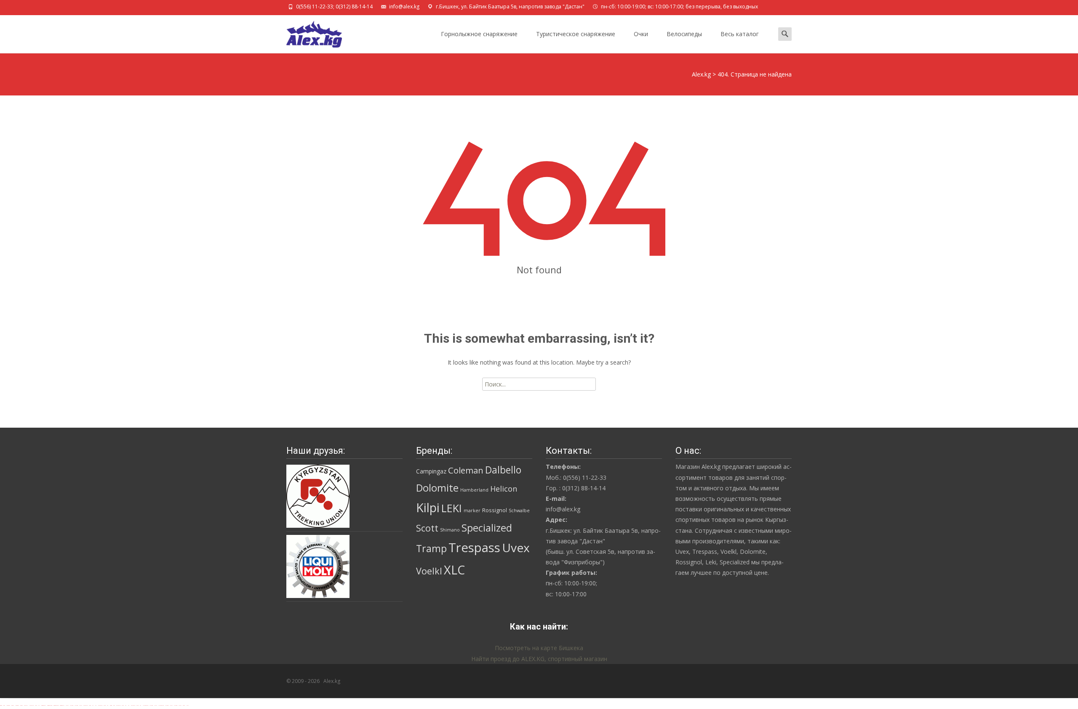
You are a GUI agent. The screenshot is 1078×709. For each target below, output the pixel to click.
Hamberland (474, 490)
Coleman (465, 470)
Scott (427, 528)
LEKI (451, 508)
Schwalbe (519, 510)
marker (472, 510)
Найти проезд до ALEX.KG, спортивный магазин (539, 659)
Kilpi (428, 507)
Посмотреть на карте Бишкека (539, 648)
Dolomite (437, 488)
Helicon (503, 489)
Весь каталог (739, 34)
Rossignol (494, 510)
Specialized (487, 527)
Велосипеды (684, 34)
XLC (454, 569)
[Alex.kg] (307, 32)
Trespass (474, 547)
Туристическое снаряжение (575, 34)
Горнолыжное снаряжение (479, 34)
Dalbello (503, 469)
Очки (641, 34)
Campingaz (431, 471)
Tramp (431, 548)
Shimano (450, 530)
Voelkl (429, 571)
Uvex (516, 548)
